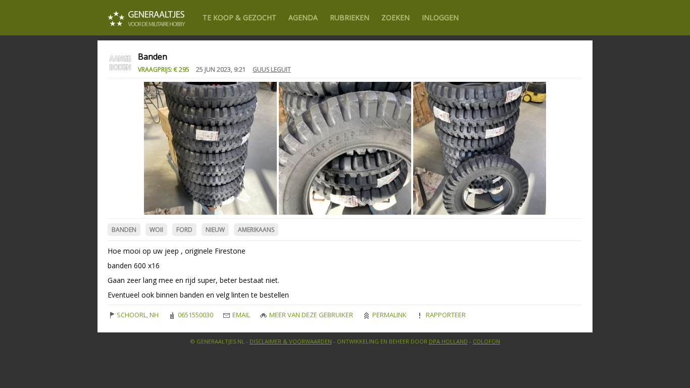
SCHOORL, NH (137, 314)
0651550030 (194, 314)
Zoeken (395, 17)
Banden (124, 229)
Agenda (303, 17)
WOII (156, 229)
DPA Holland (448, 341)
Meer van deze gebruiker (310, 314)
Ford (184, 229)
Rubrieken (349, 17)
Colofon (486, 341)
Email (240, 314)
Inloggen (440, 17)
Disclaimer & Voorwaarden (291, 341)
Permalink (389, 314)
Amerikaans (256, 229)
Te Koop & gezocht (239, 17)
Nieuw (215, 229)
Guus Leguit (272, 69)
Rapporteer (445, 314)
